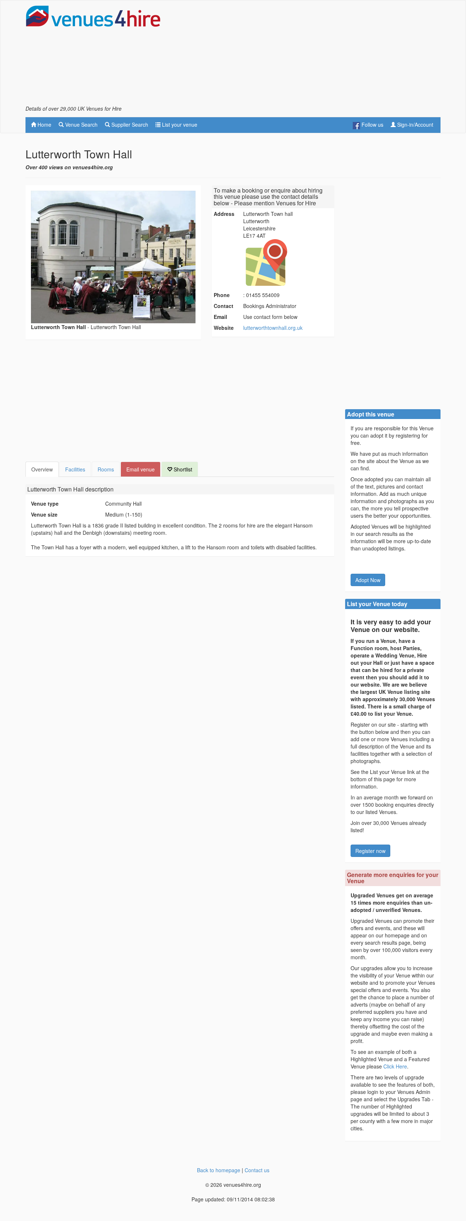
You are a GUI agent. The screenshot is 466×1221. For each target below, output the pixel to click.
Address (224, 213)
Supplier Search (129, 124)
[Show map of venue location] (287, 262)
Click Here (395, 1066)
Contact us (257, 1170)
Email (220, 316)
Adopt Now (367, 580)
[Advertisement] (308, 55)
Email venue (140, 469)
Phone (222, 295)
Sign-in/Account (414, 124)
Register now (370, 850)
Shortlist (182, 469)
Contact (223, 305)
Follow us (371, 124)
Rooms (106, 469)
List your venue (179, 124)
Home (43, 124)
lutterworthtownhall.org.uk (273, 327)
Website (224, 327)
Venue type (45, 503)
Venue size (44, 514)
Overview (42, 469)
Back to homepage (218, 1170)
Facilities (75, 469)
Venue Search (81, 124)
